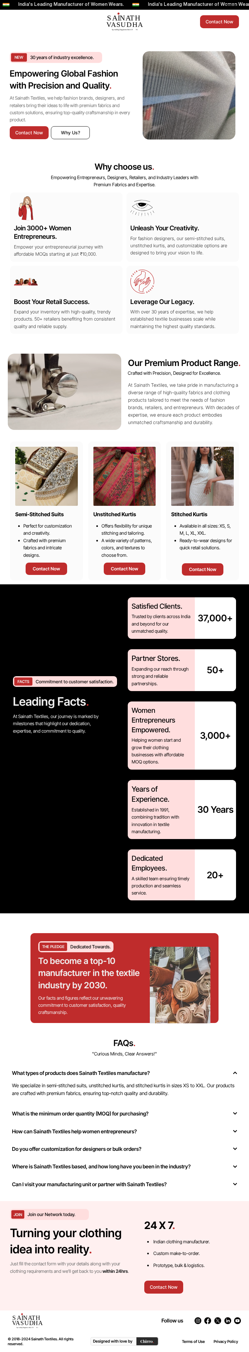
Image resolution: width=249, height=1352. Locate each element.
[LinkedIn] (227, 1320)
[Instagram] (198, 1320)
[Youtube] (237, 1320)
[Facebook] (207, 1320)
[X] (217, 1320)
